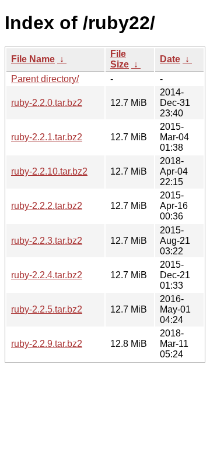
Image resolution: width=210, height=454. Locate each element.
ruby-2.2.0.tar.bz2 (46, 103)
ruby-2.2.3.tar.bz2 (46, 241)
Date (170, 59)
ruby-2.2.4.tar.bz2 (46, 275)
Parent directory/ (45, 79)
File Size (119, 59)
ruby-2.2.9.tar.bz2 (46, 344)
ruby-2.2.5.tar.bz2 (46, 309)
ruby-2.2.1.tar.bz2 (46, 137)
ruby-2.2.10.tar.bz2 (49, 171)
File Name (33, 59)
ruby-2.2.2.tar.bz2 (46, 206)
